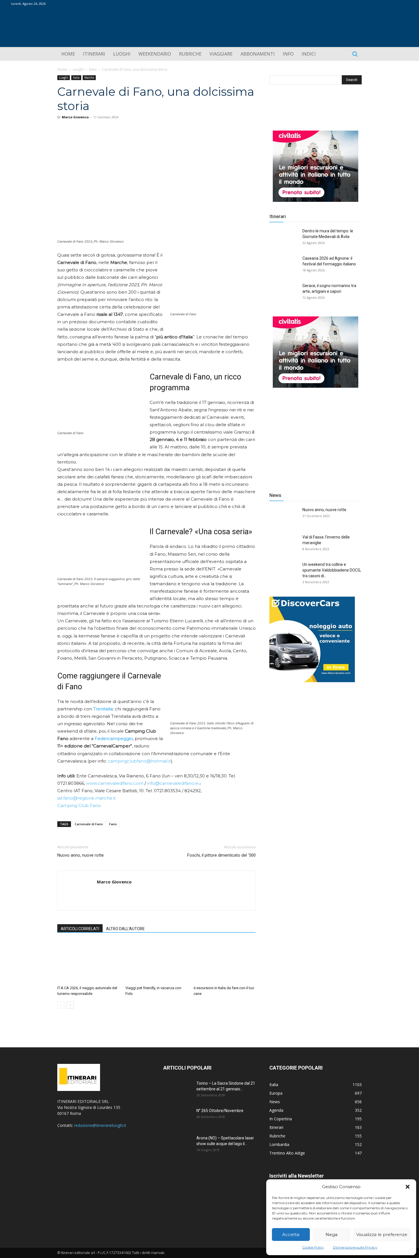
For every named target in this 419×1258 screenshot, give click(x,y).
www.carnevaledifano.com (114, 783)
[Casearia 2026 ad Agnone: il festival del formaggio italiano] (283, 265)
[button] (407, 1187)
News (275, 495)
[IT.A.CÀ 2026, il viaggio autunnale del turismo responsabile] (88, 961)
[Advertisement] (315, 435)
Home (62, 69)
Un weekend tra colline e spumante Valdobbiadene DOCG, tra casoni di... (331, 570)
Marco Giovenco (75, 117)
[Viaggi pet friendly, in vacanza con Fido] (156, 961)
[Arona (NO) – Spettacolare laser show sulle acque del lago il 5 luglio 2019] (177, 1145)
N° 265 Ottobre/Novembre (219, 1110)
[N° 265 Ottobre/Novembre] (177, 1118)
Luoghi (78, 69)
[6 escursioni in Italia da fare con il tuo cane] (225, 961)
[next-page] (70, 1005)
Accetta (290, 1234)
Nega (331, 1234)
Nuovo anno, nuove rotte (80, 855)
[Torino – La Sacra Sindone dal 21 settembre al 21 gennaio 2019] (177, 1090)
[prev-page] (60, 1005)
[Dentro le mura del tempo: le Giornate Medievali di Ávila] (283, 238)
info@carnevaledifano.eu (174, 783)
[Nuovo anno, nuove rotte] (283, 517)
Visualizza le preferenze (381, 1234)
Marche (89, 78)
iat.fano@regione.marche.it (86, 798)
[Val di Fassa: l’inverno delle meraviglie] (283, 544)
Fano (113, 824)
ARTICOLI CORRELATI (80, 928)
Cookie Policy (313, 1247)
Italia (93, 69)
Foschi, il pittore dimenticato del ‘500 (221, 855)
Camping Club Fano (79, 805)
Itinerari (277, 216)
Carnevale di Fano (89, 824)
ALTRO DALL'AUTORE (125, 928)
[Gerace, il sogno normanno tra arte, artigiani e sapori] (283, 293)
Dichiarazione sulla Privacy (355, 1247)
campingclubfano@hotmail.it (139, 761)
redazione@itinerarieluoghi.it (100, 1125)
